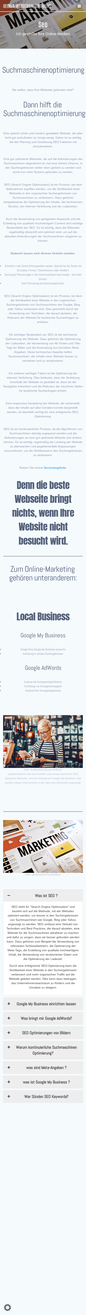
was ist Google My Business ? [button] (46, 1082)
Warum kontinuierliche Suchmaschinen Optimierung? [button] (46, 1050)
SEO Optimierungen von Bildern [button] (46, 1032)
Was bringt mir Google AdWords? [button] (46, 1018)
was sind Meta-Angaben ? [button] (46, 1067)
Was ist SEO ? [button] (46, 895)
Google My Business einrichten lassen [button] (46, 1003)
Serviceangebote (55, 467)
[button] (7, 1307)
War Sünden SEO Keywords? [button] (46, 1096)
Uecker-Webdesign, (27, 6)
